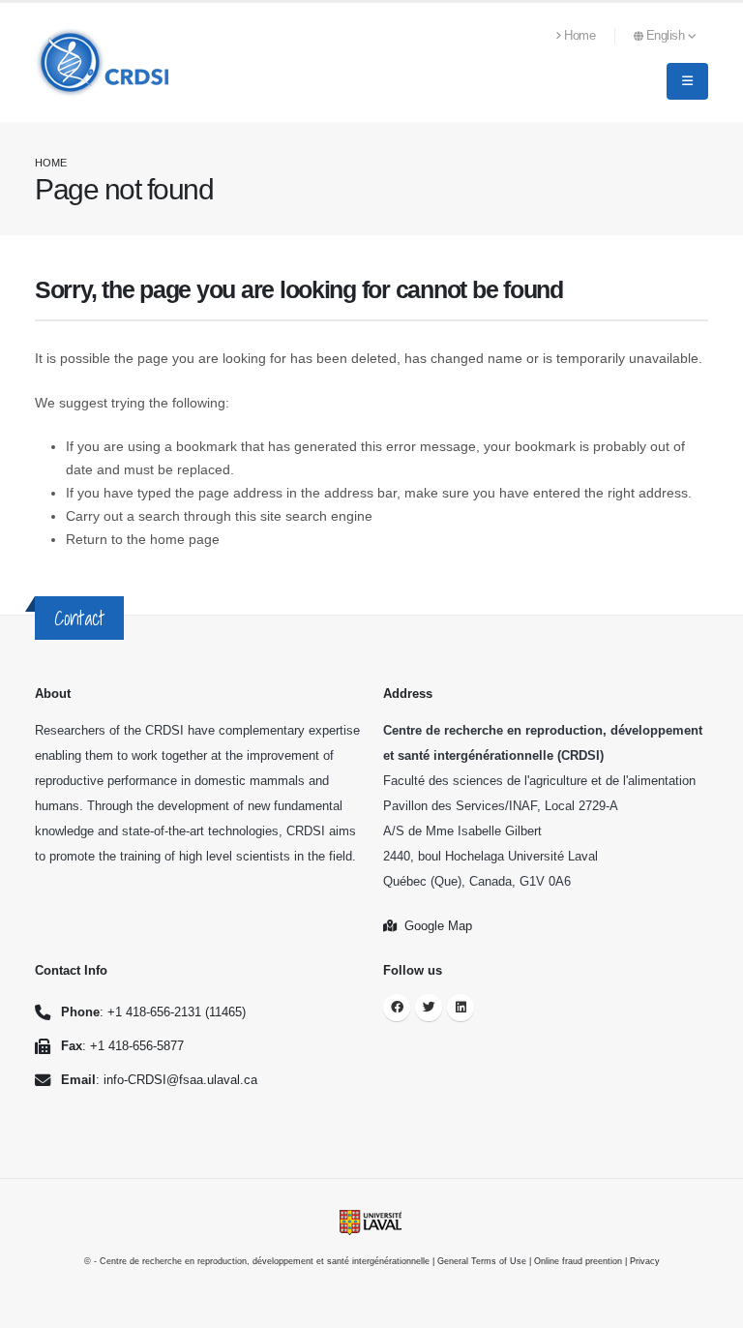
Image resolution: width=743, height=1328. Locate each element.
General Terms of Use (481, 1261)
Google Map (434, 926)
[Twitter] (428, 1007)
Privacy (645, 1261)
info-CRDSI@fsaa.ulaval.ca (180, 1080)
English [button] (667, 36)
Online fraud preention (578, 1261)
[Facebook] (396, 1007)
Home (579, 36)
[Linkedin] (460, 1007)
